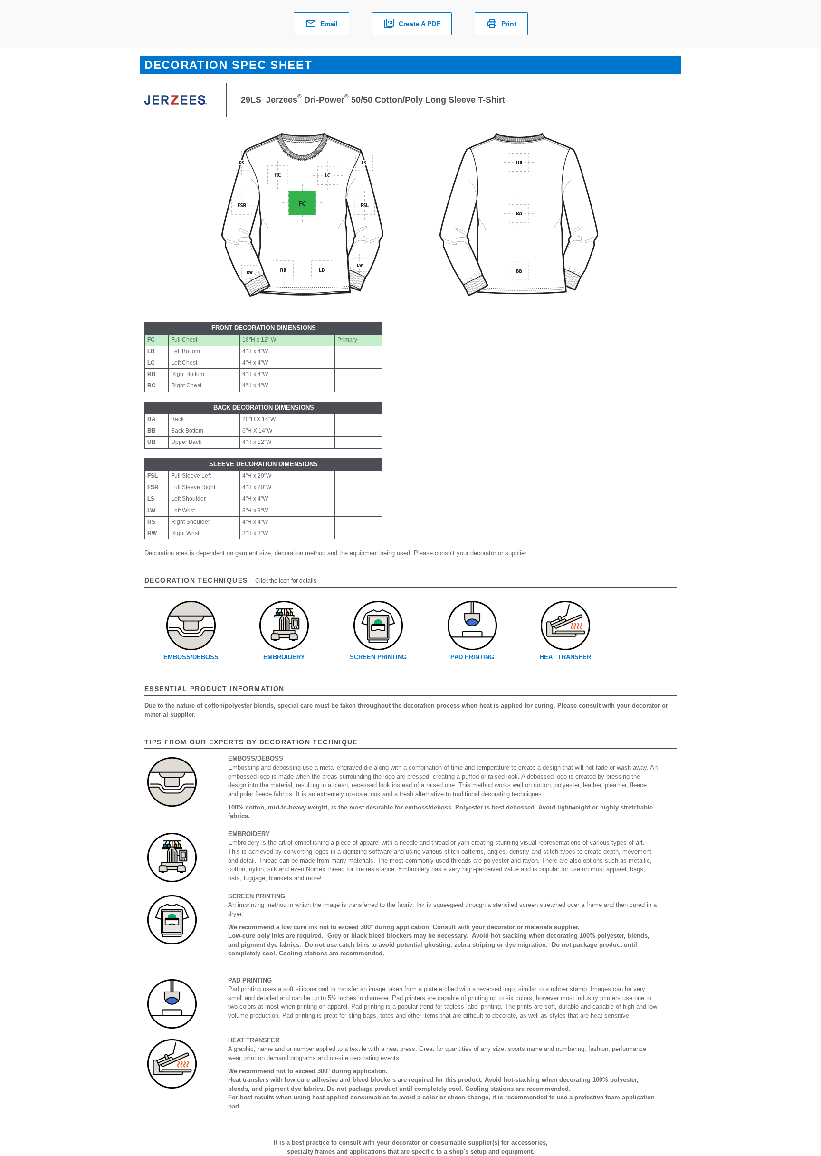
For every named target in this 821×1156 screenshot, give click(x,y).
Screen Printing (378, 657)
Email (329, 24)
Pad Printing (472, 657)
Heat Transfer (565, 657)
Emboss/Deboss (191, 657)
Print (508, 24)
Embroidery (284, 657)
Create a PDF (419, 24)
